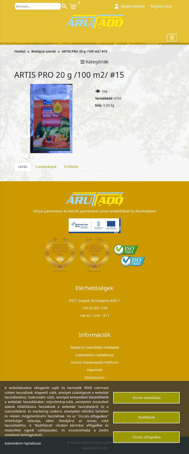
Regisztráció (161, 6)
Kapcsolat (94, 369)
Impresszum (94, 377)
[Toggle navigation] (172, 38)
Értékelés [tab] (71, 166)
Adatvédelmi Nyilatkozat (23, 443)
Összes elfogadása (147, 437)
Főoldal (19, 51)
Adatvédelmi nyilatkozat (94, 355)
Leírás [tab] (22, 166)
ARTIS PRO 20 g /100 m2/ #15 (84, 51)
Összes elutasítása (147, 397)
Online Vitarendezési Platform (94, 362)
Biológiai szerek (43, 51)
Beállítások (146, 417)
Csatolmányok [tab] (45, 166)
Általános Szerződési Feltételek (94, 347)
